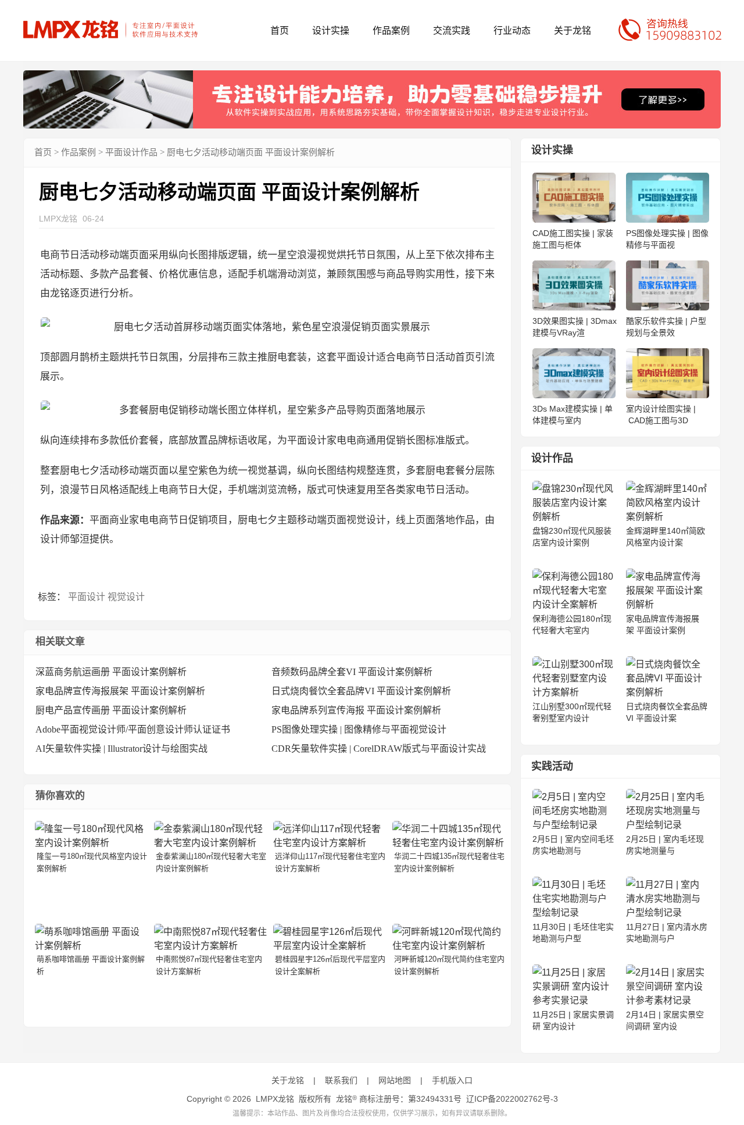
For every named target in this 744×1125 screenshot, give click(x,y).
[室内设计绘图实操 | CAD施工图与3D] (667, 395)
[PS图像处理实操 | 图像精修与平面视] (667, 219)
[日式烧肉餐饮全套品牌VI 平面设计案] (666, 692)
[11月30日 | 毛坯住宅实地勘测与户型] (573, 912)
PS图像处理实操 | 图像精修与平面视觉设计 (358, 729)
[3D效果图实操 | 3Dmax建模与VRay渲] (574, 307)
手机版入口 (452, 1080)
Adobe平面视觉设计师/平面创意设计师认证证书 (132, 729)
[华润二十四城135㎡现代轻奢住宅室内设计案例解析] (448, 843)
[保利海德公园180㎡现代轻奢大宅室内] (573, 604)
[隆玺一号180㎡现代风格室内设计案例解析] (91, 843)
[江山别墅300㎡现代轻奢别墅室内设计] (573, 692)
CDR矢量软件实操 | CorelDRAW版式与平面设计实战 (378, 748)
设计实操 (330, 30)
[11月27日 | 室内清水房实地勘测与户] (666, 912)
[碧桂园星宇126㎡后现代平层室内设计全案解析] (329, 946)
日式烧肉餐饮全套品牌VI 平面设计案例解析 (361, 691)
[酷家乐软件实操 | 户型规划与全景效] (667, 307)
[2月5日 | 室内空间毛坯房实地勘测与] (573, 825)
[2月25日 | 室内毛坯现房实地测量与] (666, 825)
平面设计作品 (131, 152)
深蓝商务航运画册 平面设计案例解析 (111, 672)
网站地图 (394, 1080)
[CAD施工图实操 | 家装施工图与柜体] (574, 219)
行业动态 (512, 30)
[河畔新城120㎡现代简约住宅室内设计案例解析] (448, 946)
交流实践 (451, 30)
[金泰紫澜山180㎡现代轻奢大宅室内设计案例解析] (210, 843)
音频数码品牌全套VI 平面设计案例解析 (351, 672)
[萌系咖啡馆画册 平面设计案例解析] (91, 946)
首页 (279, 30)
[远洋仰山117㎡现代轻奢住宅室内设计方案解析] (329, 843)
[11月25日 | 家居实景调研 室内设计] (573, 1000)
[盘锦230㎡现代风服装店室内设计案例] (573, 517)
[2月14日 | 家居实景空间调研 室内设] (666, 1000)
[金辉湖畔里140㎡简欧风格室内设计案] (666, 517)
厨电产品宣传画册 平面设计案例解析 (111, 710)
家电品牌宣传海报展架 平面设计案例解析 (120, 691)
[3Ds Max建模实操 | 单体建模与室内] (574, 395)
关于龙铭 (572, 30)
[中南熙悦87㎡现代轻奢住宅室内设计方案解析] (210, 946)
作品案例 (391, 30)
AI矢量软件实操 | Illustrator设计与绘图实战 (121, 748)
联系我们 (341, 1080)
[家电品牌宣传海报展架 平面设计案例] (666, 604)
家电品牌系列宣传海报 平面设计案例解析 (356, 710)
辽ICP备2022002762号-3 (512, 1098)
